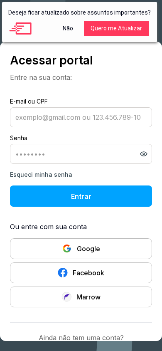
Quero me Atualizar (116, 28)
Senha (18, 137)
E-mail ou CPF (29, 101)
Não (68, 28)
